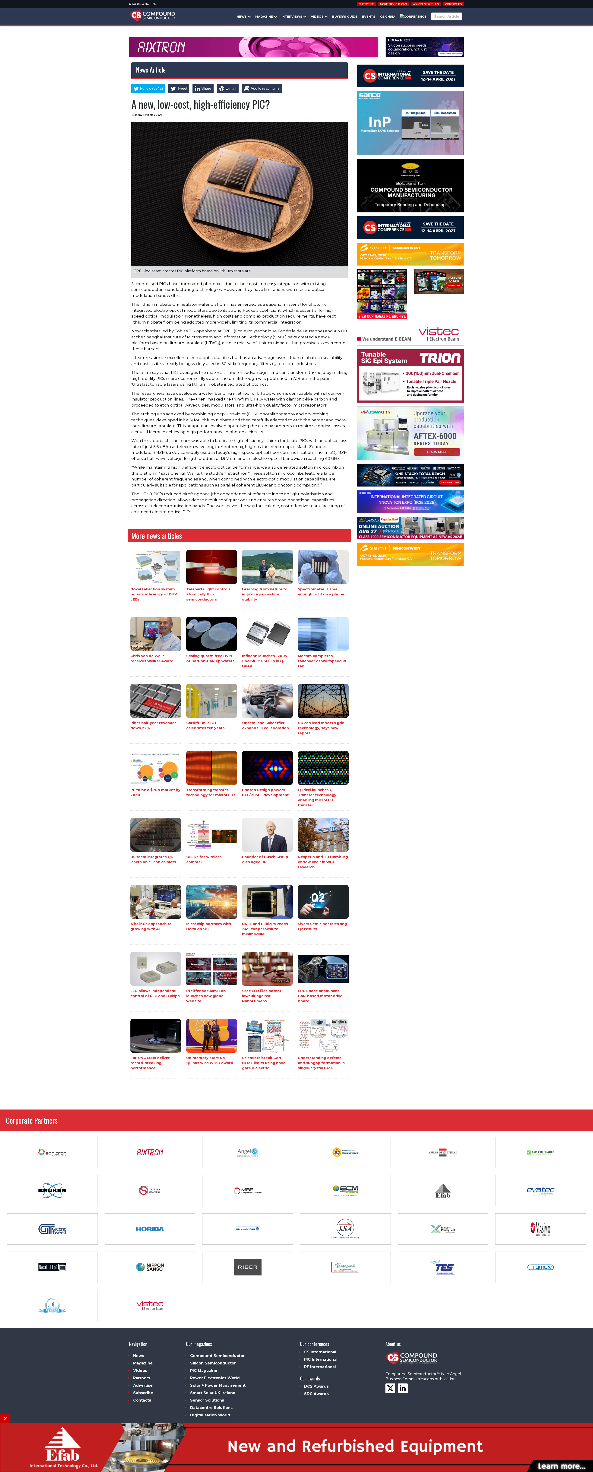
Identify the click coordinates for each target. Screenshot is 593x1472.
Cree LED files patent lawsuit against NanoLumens (261, 996)
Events (368, 16)
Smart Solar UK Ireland (213, 1393)
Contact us (453, 4)
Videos (318, 16)
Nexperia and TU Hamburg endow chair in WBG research (323, 862)
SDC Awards (316, 1394)
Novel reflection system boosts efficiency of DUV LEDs (153, 594)
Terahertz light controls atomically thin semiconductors (208, 594)
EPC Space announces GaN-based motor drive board (320, 996)
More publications (393, 4)
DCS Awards (316, 1386)
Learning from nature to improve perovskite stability (264, 594)
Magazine (264, 16)
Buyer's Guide (344, 16)
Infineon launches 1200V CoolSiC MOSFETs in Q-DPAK (264, 661)
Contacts (142, 1400)
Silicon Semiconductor (213, 1363)
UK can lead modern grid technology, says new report (321, 728)
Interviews (292, 16)
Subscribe (366, 4)
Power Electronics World (215, 1378)
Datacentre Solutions (211, 1407)
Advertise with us (426, 4)
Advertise (143, 1385)
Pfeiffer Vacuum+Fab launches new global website (206, 996)
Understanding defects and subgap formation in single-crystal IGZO (321, 1063)
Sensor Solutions (207, 1400)
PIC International (321, 1359)
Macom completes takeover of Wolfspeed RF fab (322, 661)
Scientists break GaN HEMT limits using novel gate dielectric (264, 1063)
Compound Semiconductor (217, 1356)
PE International (320, 1367)
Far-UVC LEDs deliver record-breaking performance (150, 1063)
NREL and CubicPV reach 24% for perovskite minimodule (265, 929)
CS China (387, 16)
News (242, 16)
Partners (141, 1378)
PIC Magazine (203, 1370)
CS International (320, 1352)
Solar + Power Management (218, 1385)
